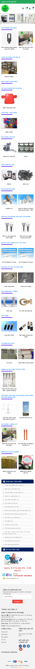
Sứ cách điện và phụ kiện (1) (14, 492)
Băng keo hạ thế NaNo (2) (13, 537)
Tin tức (3, 639)
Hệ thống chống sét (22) (13, 528)
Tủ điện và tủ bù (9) (11, 524)
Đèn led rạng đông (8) (12, 544)
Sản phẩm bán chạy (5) (12, 540)
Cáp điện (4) (9, 521)
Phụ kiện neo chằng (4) (12, 517)
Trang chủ (4, 632)
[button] (21, 8)
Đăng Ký (17, 601)
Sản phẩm (4, 637)
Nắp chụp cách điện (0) (12, 489)
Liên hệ (3, 642)
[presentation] (3, 18)
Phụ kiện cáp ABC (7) (12, 499)
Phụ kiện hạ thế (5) (11, 503)
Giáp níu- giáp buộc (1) (12, 496)
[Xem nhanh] (9, 51)
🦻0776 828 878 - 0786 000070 (15, 623)
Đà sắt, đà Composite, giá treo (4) (16, 514)
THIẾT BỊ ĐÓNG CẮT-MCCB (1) (14, 485)
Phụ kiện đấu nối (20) (12, 506)
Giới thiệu (4, 634)
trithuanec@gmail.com (10, 626)
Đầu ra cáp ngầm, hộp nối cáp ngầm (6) (18, 510)
